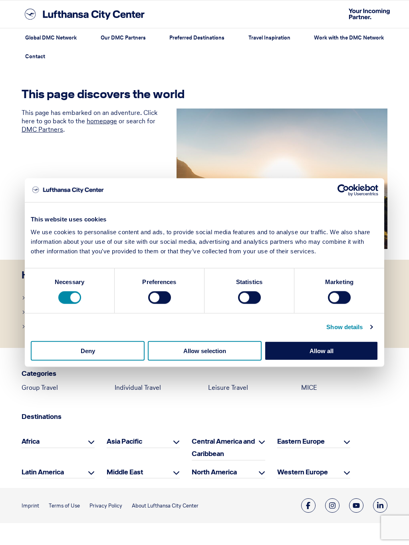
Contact (35, 56)
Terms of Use (64, 505)
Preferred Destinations (196, 37)
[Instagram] (332, 505)
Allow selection (204, 350)
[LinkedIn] (380, 505)
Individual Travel (138, 387)
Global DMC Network (51, 37)
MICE (309, 387)
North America (214, 472)
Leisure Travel (228, 387)
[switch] (159, 297)
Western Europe (302, 472)
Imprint (30, 505)
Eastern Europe (301, 441)
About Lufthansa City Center (165, 505)
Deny (88, 350)
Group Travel (40, 387)
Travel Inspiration (269, 37)
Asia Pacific (124, 441)
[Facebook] (308, 505)
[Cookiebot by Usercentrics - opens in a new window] (343, 190)
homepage (102, 121)
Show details (344, 327)
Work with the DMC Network (349, 37)
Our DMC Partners (123, 37)
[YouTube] (356, 505)
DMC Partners (42, 129)
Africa (31, 441)
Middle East (125, 472)
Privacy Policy (105, 505)
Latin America (43, 472)
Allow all (322, 350)
